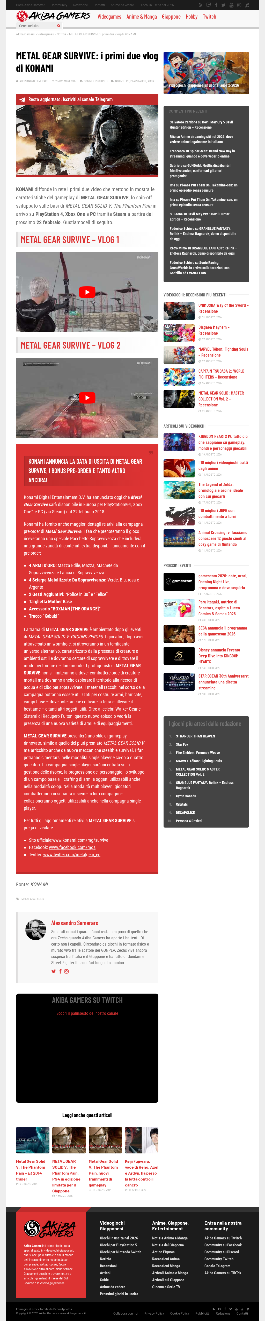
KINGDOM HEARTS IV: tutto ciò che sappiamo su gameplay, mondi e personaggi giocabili (223, 442)
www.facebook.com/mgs (72, 847)
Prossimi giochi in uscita (119, 1294)
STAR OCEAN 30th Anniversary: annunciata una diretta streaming (223, 681)
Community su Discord (221, 1252)
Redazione (80, 5)
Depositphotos (62, 1309)
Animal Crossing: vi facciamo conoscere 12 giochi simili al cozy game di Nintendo (222, 538)
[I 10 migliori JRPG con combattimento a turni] (179, 524)
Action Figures (163, 1252)
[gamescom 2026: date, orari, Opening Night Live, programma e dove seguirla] (179, 589)
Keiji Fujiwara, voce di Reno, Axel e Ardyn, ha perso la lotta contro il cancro (141, 1173)
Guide (104, 1280)
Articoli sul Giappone (168, 1280)
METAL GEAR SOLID (32, 899)
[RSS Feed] (200, 5)
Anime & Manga (142, 16)
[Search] (59, 26)
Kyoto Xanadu (186, 796)
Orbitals (182, 804)
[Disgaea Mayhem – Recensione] (179, 340)
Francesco (177, 151)
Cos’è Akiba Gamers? (30, 5)
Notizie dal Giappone (168, 1245)
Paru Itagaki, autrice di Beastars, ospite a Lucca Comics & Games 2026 (219, 607)
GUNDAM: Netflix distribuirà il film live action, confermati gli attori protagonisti (201, 170)
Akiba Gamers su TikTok (222, 1273)
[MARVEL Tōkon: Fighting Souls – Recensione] (179, 362)
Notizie (61, 34)
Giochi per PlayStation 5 (118, 1245)
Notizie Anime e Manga (170, 1238)
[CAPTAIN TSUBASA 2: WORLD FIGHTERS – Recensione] (179, 384)
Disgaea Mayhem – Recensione (214, 330)
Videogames (109, 16)
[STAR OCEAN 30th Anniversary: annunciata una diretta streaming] (179, 689)
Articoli (106, 1273)
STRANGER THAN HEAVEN (195, 736)
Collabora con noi (125, 1313)
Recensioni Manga (166, 1266)
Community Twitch (218, 1259)
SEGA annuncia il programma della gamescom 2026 (222, 630)
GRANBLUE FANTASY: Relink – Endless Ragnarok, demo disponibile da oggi (203, 233)
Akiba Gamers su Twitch (223, 1238)
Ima (172, 185)
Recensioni (108, 1266)
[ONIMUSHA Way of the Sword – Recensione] (179, 318)
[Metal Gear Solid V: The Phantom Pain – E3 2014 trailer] (32, 1152)
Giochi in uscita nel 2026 (157, 5)
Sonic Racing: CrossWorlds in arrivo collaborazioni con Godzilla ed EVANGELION (200, 268)
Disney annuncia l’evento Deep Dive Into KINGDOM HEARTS (219, 655)
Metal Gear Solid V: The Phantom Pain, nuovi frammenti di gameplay (103, 1173)
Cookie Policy (179, 1313)
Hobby (192, 16)
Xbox (151, 81)
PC (127, 81)
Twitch (209, 16)
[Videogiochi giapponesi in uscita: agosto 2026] (206, 92)
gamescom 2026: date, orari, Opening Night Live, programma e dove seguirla (222, 581)
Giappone (171, 16)
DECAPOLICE (185, 813)
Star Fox (182, 744)
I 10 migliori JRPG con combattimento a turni (217, 513)
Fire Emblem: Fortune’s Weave (198, 753)
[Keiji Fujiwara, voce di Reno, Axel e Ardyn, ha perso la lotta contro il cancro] (141, 1152)
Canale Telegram (217, 1266)
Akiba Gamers (25, 34)
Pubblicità (202, 1313)
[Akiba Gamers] (54, 21)
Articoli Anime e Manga (170, 1273)
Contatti (99, 5)
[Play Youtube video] (87, 292)
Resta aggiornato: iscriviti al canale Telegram (70, 99)
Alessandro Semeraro (33, 81)
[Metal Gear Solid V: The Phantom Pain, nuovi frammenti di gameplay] (105, 1152)
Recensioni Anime (166, 1259)
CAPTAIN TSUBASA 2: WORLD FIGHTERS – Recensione (221, 374)
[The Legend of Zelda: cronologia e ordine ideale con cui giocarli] (179, 497)
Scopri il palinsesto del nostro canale (87, 1013)
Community (59, 5)
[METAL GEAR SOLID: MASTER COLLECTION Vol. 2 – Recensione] (179, 406)
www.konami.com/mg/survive (80, 840)
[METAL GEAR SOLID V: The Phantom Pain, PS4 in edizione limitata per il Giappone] (69, 1152)
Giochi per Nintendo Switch (120, 1252)
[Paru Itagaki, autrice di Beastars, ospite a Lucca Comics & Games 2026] (179, 615)
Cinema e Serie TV (166, 1287)
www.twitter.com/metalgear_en (71, 854)
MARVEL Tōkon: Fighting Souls (199, 761)
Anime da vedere (122, 5)
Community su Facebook (223, 1245)
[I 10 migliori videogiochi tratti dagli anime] (179, 476)
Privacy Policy (154, 1313)
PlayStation (138, 81)
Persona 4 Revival (189, 821)
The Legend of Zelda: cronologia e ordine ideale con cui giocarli (220, 490)
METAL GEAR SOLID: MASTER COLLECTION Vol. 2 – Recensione (221, 398)
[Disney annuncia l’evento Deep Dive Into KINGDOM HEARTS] (179, 663)
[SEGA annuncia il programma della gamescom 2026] (179, 641)
